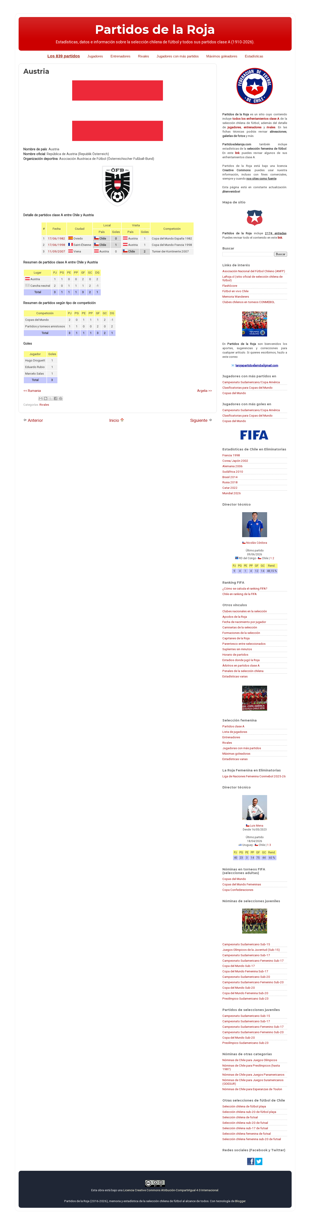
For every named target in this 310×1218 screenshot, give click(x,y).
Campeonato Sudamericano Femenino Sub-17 (253, 960)
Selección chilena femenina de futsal (246, 1133)
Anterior (35, 420)
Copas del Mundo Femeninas (241, 884)
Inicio (114, 420)
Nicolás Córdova (256, 542)
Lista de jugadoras (234, 732)
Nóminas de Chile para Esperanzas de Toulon (252, 1089)
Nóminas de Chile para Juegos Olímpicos (249, 1060)
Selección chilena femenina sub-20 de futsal (251, 1139)
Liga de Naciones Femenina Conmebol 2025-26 (254, 776)
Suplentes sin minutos (237, 649)
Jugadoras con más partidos (241, 748)
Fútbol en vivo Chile (235, 291)
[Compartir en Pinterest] (60, 398)
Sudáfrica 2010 (232, 471)
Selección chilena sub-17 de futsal (245, 1128)
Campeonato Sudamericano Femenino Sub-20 (253, 982)
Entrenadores (120, 56)
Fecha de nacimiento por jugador (244, 622)
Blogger (240, 1201)
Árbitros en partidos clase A (241, 665)
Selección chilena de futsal (240, 1117)
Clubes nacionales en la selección (244, 611)
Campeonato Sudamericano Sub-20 (246, 976)
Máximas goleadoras (236, 753)
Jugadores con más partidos (178, 56)
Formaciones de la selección (241, 633)
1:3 (269, 845)
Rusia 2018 (230, 482)
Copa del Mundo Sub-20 (238, 987)
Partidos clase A (233, 726)
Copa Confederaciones (237, 890)
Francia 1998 (231, 455)
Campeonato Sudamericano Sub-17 (246, 955)
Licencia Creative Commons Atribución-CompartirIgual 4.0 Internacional (170, 1190)
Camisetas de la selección (239, 627)
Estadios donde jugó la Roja (241, 660)
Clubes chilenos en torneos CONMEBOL (248, 302)
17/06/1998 (56, 245)
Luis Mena (256, 825)
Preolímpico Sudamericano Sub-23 (245, 998)
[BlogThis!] (45, 398)
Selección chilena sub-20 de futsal (245, 1122)
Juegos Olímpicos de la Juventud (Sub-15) (251, 949)
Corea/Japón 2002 (235, 460)
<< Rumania (32, 391)
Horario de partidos (235, 654)
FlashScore (229, 285)
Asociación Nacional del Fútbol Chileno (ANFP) (253, 271)
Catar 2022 (230, 487)
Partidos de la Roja (155, 29)
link (237, 153)
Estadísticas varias (235, 676)
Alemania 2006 (232, 466)
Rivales (143, 56)
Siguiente (199, 420)
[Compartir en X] (50, 398)
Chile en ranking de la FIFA (239, 594)
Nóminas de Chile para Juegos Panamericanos (253, 1074)
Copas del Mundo (234, 393)
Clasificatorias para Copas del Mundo (247, 387)
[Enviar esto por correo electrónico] (40, 398)
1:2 (272, 558)
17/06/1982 (56, 238)
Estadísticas (254, 56)
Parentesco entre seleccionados (244, 643)
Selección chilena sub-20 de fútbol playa (249, 1112)
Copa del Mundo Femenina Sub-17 (245, 971)
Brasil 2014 (230, 477)
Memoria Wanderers (235, 296)
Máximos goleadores (221, 56)
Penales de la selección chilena (242, 671)
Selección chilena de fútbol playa (244, 1106)
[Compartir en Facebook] (55, 398)
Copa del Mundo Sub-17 (238, 966)
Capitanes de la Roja (236, 638)
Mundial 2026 (231, 493)
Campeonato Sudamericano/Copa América (251, 382)
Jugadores (95, 56)
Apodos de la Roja (234, 616)
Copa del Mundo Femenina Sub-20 (245, 993)
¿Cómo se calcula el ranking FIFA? (244, 588)
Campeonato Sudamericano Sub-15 (246, 944)
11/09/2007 (56, 251)
